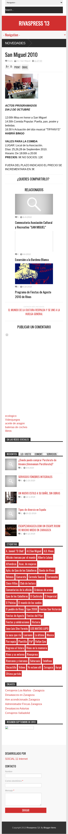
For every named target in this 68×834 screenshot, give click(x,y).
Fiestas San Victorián (50, 609)
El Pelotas (11, 603)
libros (8, 430)
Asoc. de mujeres (27, 564)
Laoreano (27, 635)
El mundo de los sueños (30, 603)
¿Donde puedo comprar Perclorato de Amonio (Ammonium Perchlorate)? (37, 462)
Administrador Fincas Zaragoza (23, 704)
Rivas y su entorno (15, 654)
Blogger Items (50, 828)
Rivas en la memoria (36, 648)
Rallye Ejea (40, 641)
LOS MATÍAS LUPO (39, 629)
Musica (50, 635)
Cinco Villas (12, 583)
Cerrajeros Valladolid (17, 713)
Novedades (15, 43)
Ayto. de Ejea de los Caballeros (21, 570)
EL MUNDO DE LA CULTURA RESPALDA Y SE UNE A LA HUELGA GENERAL (34, 312)
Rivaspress (32, 654)
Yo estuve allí (34, 667)
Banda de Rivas (46, 570)
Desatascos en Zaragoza (19, 695)
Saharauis (35, 661)
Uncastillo (11, 667)
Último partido (13, 674)
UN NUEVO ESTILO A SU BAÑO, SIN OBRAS (39, 493)
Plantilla (22, 641)
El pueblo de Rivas (15, 609)
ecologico (11, 416)
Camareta (21, 577)
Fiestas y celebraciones (17, 622)
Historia (36, 622)
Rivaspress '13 (34, 23)
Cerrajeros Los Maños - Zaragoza (24, 690)
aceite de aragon (15, 423)
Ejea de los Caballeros (17, 596)
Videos (22, 667)
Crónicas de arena (43, 590)
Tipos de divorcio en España (32, 510)
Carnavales (52, 577)
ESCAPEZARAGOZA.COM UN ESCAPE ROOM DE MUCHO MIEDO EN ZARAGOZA (39, 528)
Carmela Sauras (37, 577)
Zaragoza (48, 667)
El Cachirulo (36, 596)
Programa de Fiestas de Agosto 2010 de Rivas (33, 294)
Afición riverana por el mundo (20, 557)
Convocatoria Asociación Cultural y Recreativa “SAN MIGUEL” (33, 224)
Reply (10, 61)
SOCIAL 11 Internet (16, 758)
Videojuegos (12, 419)
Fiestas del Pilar (35, 616)
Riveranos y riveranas (17, 661)
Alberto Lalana (45, 557)
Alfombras (11, 564)
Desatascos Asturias (17, 708)
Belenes (10, 577)
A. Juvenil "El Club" (15, 551)
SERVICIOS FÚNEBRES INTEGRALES (35, 477)
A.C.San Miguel (24, 61)
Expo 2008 (31, 609)
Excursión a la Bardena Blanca (32, 259)
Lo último (39, 635)
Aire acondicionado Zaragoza (22, 699)
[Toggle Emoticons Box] (7, 334)
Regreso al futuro (15, 648)
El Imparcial (51, 596)
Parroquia (11, 641)
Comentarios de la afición (19, 590)
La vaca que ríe (13, 635)
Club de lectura (27, 583)
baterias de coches (16, 427)
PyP (31, 641)
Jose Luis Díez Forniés (17, 629)
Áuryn (58, 667)
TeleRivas (47, 661)
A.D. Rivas (49, 551)
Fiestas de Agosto (15, 616)
